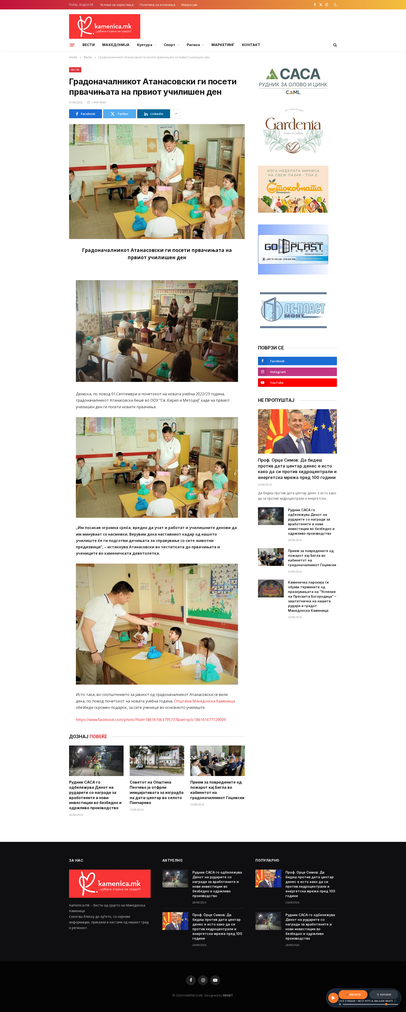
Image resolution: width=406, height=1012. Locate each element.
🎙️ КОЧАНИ (383, 994)
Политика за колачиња (157, 5)
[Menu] (72, 45)
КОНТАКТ (251, 45)
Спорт (169, 45)
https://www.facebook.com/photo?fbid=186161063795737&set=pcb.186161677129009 (151, 719)
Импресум (189, 5)
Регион (193, 45)
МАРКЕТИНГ (223, 45)
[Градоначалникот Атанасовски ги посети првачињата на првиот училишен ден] (157, 181)
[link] (204, 701)
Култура (144, 45)
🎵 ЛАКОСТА (353, 994)
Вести (75, 69)
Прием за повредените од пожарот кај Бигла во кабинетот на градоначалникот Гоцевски (217, 790)
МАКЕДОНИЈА (115, 45)
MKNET (228, 995)
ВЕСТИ (88, 45)
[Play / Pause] (333, 998)
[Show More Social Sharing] (176, 113)
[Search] (334, 45)
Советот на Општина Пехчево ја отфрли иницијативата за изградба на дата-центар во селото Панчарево (156, 792)
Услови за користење (117, 5)
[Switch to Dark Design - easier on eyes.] (335, 4)
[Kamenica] (104, 26)
